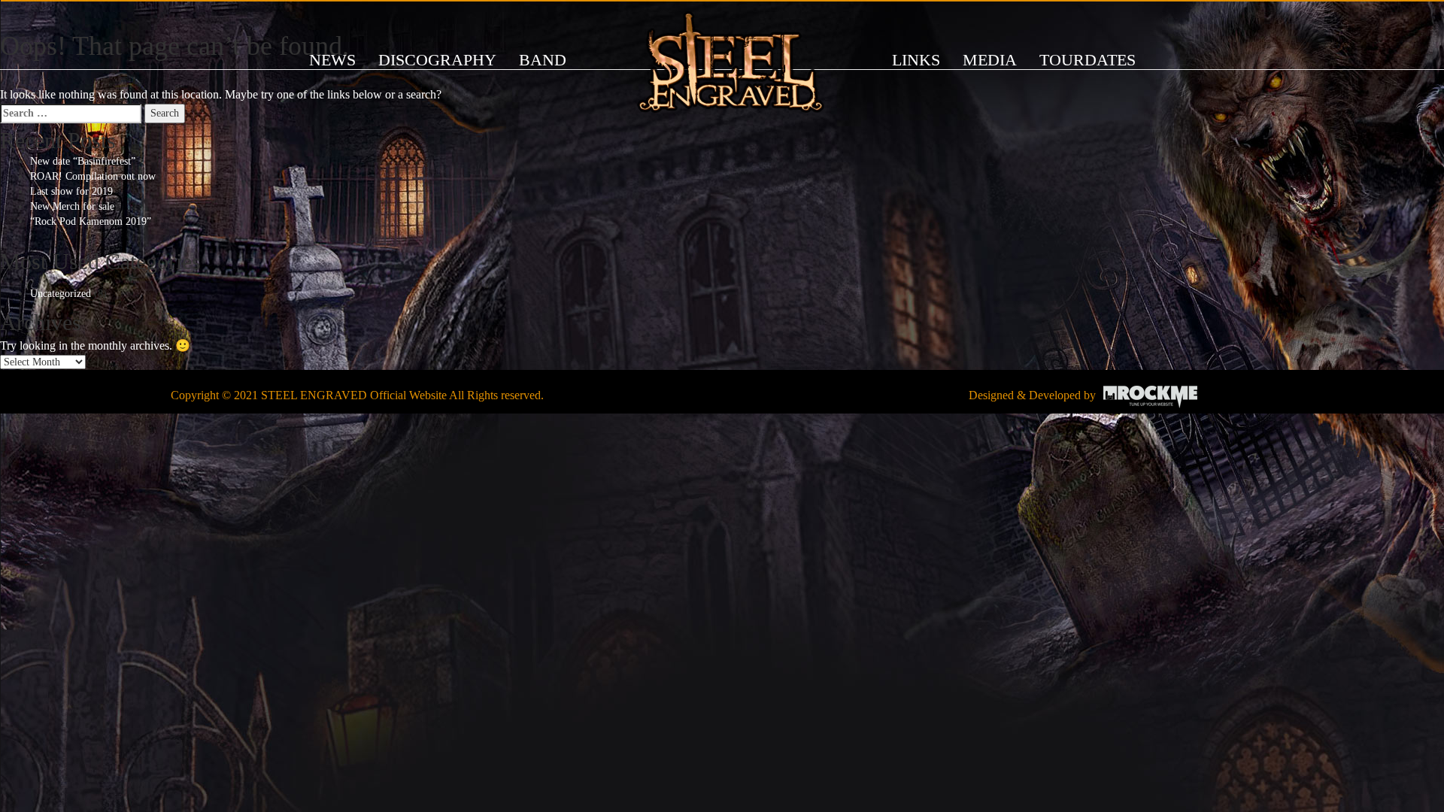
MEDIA (990, 59)
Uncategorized (60, 293)
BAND (542, 59)
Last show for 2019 (71, 191)
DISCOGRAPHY (437, 59)
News (332, 59)
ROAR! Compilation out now (93, 176)
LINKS (916, 59)
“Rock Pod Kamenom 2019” (90, 221)
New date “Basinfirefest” (82, 161)
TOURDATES (1087, 59)
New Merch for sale (72, 206)
